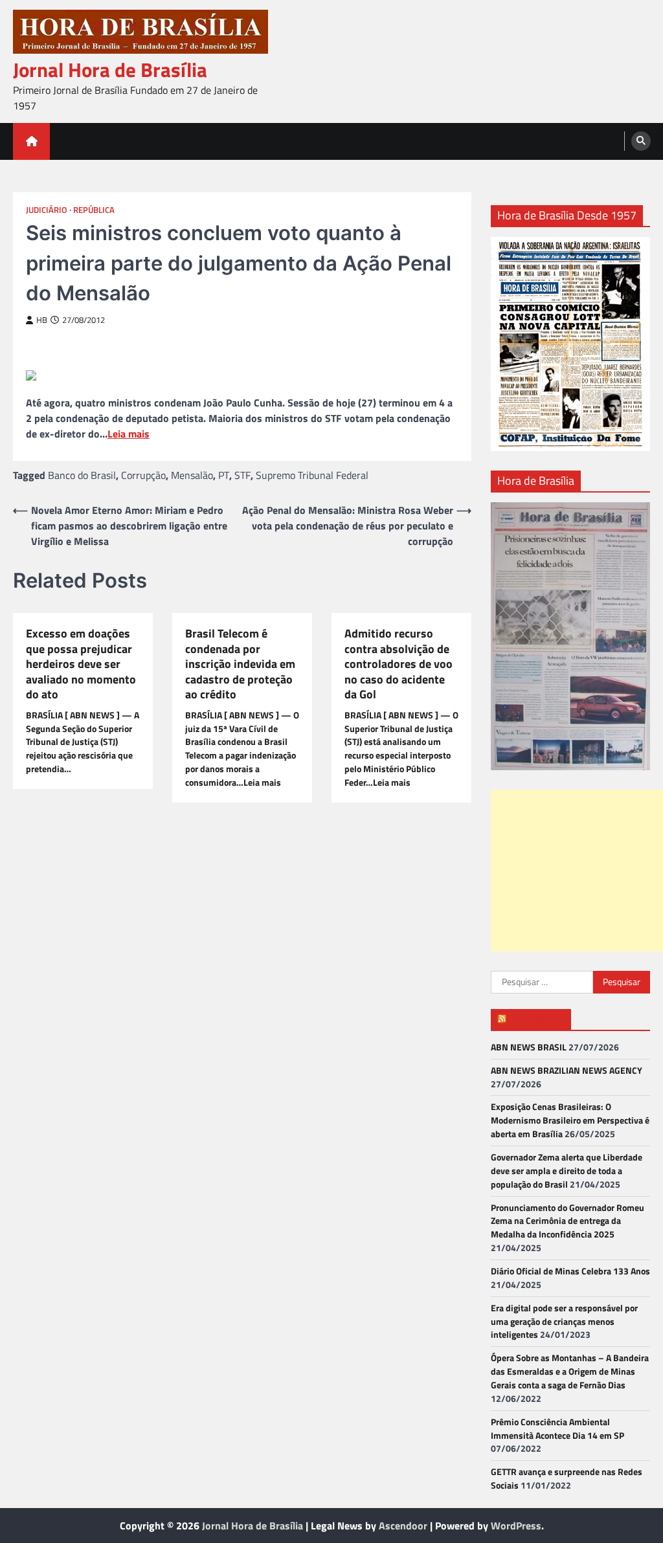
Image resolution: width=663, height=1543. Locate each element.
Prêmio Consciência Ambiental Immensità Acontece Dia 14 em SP (557, 1428)
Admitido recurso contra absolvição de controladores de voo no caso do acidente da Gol (398, 664)
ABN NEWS (537, 1019)
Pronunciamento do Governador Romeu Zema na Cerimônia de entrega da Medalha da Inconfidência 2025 (567, 1221)
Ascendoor (403, 1525)
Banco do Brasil (82, 475)
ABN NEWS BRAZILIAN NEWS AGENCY (566, 1070)
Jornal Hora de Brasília (110, 69)
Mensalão (192, 475)
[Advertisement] (577, 870)
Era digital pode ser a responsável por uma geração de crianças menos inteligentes (564, 1321)
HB (41, 320)
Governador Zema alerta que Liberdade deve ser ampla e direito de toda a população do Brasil (566, 1170)
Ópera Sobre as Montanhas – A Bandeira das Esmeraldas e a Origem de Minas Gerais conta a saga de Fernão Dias (570, 1371)
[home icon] (31, 141)
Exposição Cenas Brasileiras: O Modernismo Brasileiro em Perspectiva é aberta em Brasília (570, 1120)
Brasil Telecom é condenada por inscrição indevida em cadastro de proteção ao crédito (240, 664)
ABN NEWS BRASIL (529, 1047)
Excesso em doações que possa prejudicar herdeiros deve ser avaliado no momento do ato (81, 664)
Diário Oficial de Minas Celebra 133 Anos (570, 1271)
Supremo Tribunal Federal (312, 475)
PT (223, 475)
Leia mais (128, 433)
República (94, 210)
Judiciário (46, 210)
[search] (641, 141)
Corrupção (143, 475)
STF (242, 475)
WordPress (516, 1525)
